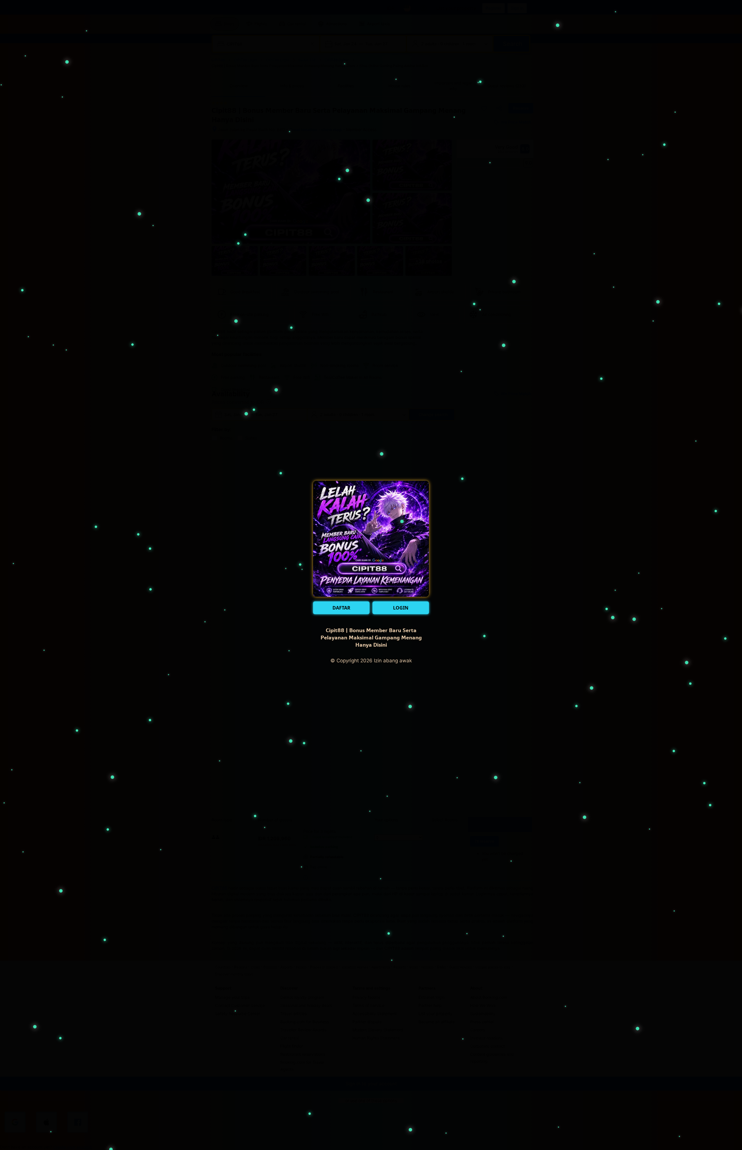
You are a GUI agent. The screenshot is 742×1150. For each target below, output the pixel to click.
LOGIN (400, 608)
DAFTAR (341, 608)
